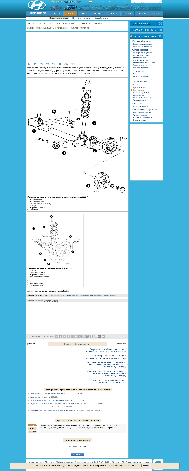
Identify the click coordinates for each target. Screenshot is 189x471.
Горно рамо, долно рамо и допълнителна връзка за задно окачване (66, 404)
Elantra (70, 13)
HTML (32, 428)
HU (122, 462)
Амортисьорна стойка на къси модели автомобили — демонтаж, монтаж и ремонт (106, 356)
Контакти (118, 2)
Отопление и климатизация (142, 117)
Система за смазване (140, 58)
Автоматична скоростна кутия (143, 79)
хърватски (85, 295)
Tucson (142, 13)
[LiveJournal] (87, 336)
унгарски (113, 295)
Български (96, 2)
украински (71, 295)
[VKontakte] (56, 336)
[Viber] (80, 336)
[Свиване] (160, 36)
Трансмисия (138, 71)
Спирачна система (139, 100)
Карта (111, 2)
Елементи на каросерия (141, 106)
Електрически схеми (140, 120)
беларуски (64, 295)
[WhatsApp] (84, 336)
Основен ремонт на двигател (143, 55)
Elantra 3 (101, 18)
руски (51, 295)
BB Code (32, 432)
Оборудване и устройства (142, 112)
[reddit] (103, 336)
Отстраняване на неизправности (144, 98)
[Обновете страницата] (35, 64)
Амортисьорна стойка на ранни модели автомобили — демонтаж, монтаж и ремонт (106, 350)
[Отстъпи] (29, 64)
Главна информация (141, 41)
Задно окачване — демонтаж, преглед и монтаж (57, 394)
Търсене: (127, 2)
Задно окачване (44, 397)
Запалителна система (140, 65)
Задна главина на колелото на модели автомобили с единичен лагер (108, 381)
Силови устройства (140, 115)
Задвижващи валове (140, 81)
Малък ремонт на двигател (142, 53)
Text (32, 425)
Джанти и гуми (138, 95)
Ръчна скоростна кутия (141, 76)
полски (99, 295)
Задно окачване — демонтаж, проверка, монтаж (57, 400)
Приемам (146, 466)
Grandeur (99, 13)
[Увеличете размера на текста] (47, 64)
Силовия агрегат (140, 50)
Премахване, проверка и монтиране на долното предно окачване (65, 410)
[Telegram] (76, 336)
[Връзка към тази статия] (66, 64)
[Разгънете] (160, 24)
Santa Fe (127, 13)
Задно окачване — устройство (51, 407)
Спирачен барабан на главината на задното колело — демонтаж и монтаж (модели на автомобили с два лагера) (106, 364)
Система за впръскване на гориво (144, 63)
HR (108, 462)
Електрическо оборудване (144, 109)
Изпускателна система (141, 68)
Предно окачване (139, 88)
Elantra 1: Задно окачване (77, 344)
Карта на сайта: (82, 462)
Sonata (113, 13)
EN (91, 462)
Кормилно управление (141, 93)
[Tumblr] (91, 336)
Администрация (133, 462)
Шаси (135, 84)
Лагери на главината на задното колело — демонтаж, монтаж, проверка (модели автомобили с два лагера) (106, 373)
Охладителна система (140, 60)
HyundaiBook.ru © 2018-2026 (40, 462)
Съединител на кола (140, 74)
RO (112, 462)
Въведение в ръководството (142, 44)
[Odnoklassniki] (68, 336)
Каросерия (137, 103)
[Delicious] (95, 336)
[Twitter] (64, 336)
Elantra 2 (81, 18)
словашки (106, 295)
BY (98, 462)
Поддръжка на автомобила (142, 46)
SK (118, 462)
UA (101, 462)
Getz (84, 13)
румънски (93, 295)
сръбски (79, 295)
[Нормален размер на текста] (54, 64)
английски (56, 295)
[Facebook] (60, 336)
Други (156, 13)
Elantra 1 (59, 18)
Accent (56, 13)
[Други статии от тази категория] (60, 64)
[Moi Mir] (72, 336)
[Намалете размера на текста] (41, 64)
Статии (104, 2)
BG (95, 462)
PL (116, 462)
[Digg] (99, 336)
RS (105, 462)
